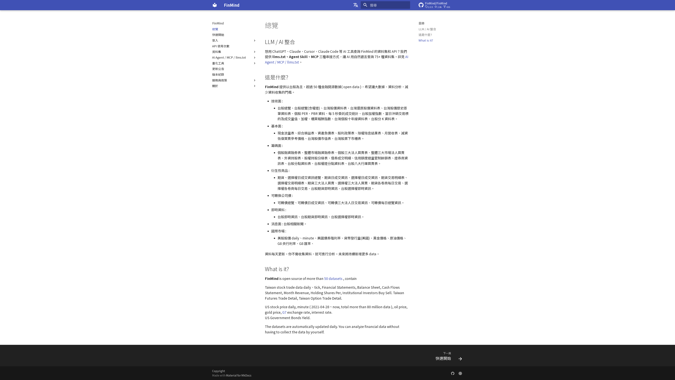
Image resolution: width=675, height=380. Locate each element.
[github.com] (452, 373)
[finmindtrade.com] (460, 373)
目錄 (422, 23)
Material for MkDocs (238, 375)
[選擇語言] (355, 5)
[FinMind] (215, 5)
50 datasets (333, 278)
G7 (284, 312)
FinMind (218, 23)
